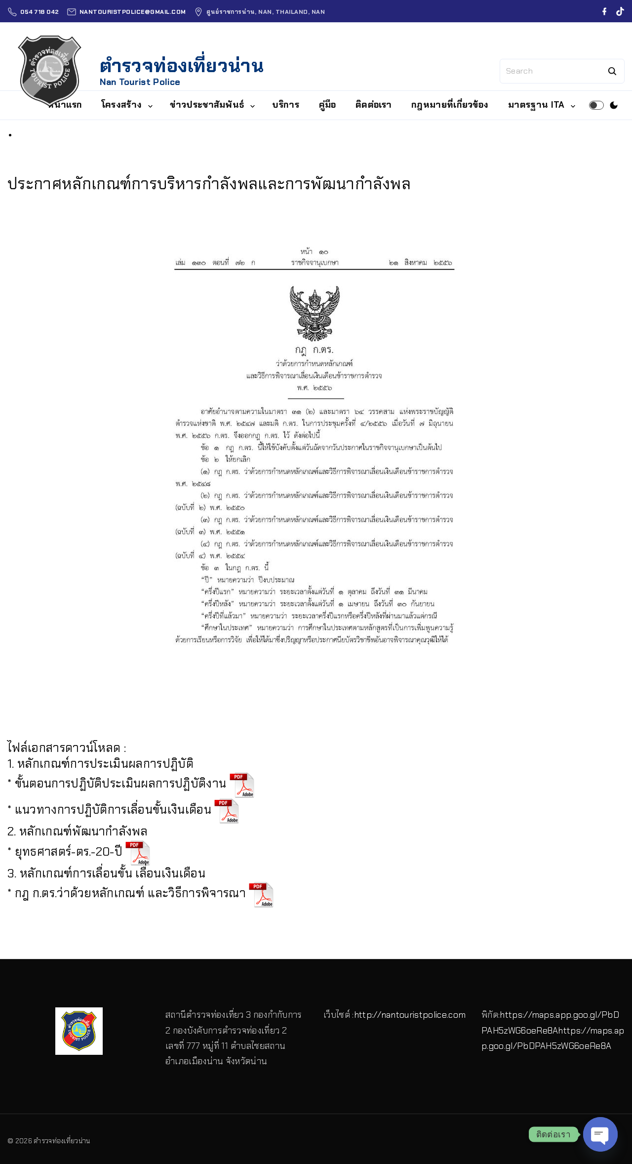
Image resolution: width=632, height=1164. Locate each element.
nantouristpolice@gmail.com (132, 12)
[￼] (242, 783)
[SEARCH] (612, 71)
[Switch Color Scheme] (614, 105)
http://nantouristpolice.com (410, 1015)
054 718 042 (39, 12)
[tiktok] (620, 11)
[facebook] (604, 11)
